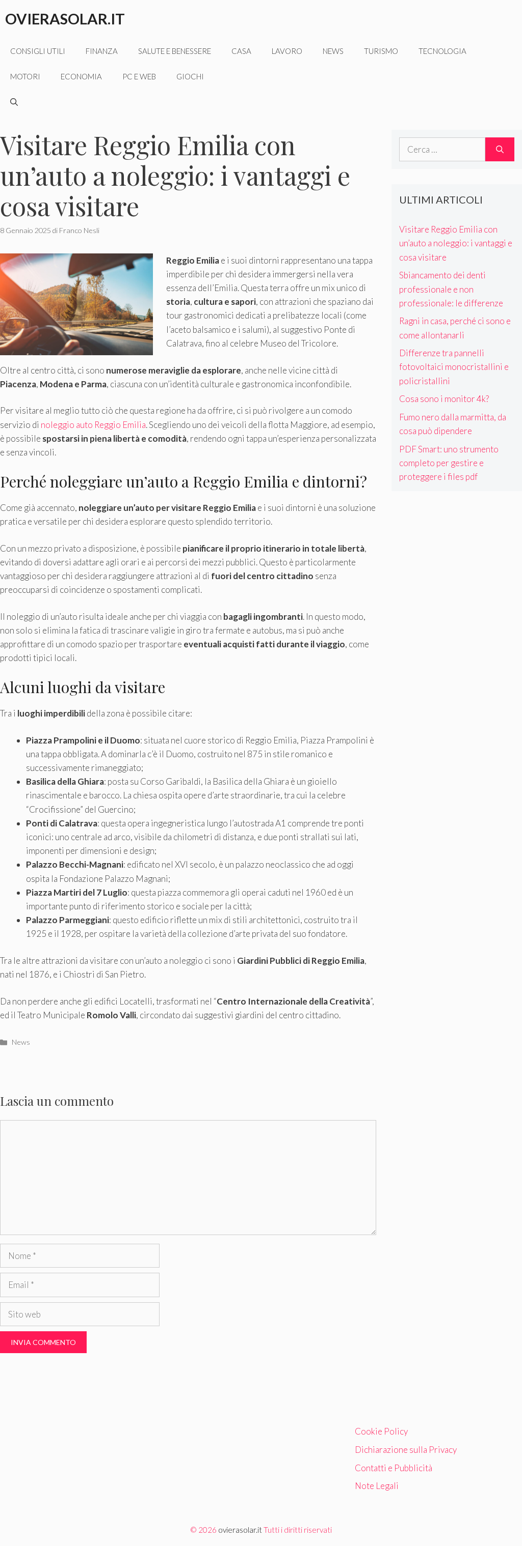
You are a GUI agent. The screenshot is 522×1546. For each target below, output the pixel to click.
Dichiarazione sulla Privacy (406, 1449)
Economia (81, 76)
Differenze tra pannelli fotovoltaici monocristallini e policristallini (454, 367)
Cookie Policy (381, 1431)
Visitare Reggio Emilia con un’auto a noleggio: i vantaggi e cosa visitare (455, 243)
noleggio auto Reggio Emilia (93, 424)
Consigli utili (37, 50)
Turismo (381, 50)
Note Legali (377, 1485)
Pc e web (139, 76)
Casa (241, 50)
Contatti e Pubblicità (393, 1468)
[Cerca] (499, 149)
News (333, 50)
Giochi (190, 76)
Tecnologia (442, 50)
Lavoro (287, 50)
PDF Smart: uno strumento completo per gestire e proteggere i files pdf (449, 463)
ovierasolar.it (240, 1529)
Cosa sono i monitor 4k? (444, 398)
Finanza (102, 50)
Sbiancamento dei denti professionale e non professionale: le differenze (451, 289)
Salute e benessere (174, 50)
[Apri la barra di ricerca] (14, 101)
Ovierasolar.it (65, 18)
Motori (25, 76)
